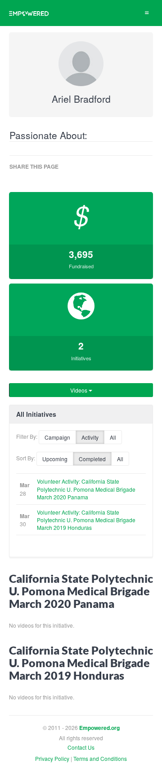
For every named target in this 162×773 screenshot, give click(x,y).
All (113, 437)
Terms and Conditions (100, 758)
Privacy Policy (52, 758)
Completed (92, 459)
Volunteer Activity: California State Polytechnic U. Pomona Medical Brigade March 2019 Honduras (86, 519)
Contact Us (81, 747)
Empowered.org (99, 728)
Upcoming (55, 459)
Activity (90, 437)
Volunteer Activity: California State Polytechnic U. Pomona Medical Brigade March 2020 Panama (86, 488)
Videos (79, 390)
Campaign (57, 437)
